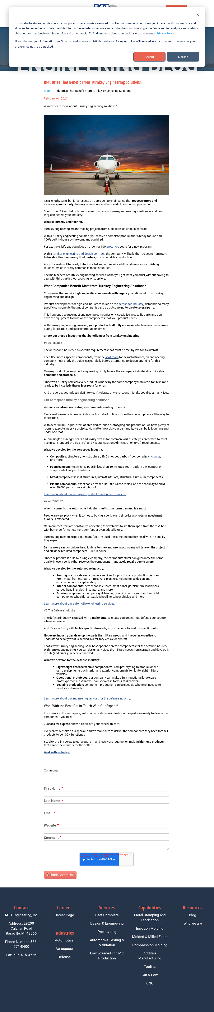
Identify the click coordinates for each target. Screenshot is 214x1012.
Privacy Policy (165, 33)
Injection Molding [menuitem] (149, 928)
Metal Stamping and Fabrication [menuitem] (150, 917)
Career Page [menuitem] (64, 914)
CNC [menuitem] (149, 983)
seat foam (111, 357)
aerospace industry (130, 304)
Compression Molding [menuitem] (149, 945)
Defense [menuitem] (64, 956)
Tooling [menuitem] (150, 966)
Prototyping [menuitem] (107, 931)
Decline (183, 56)
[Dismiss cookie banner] (197, 15)
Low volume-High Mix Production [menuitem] (107, 955)
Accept (149, 56)
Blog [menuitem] (192, 914)
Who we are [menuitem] (192, 923)
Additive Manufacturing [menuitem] (149, 955)
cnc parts (154, 456)
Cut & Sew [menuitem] (150, 974)
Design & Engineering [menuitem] (107, 923)
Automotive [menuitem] (64, 940)
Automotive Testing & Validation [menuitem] (107, 942)
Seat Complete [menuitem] (107, 914)
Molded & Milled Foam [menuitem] (150, 936)
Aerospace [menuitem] (64, 948)
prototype (112, 246)
